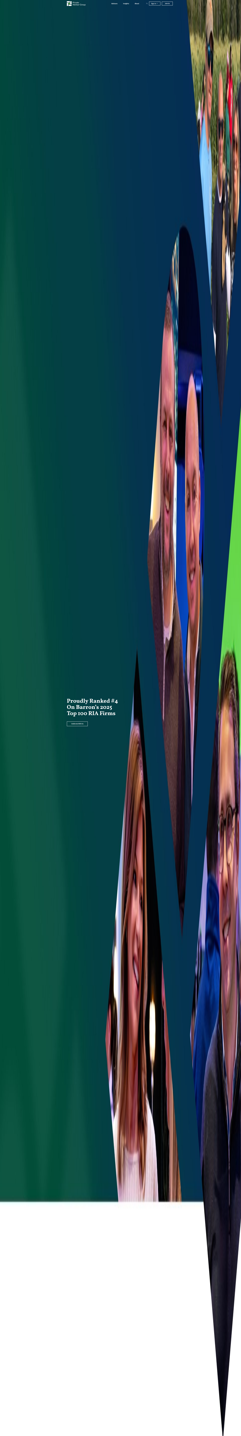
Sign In (153, 3)
